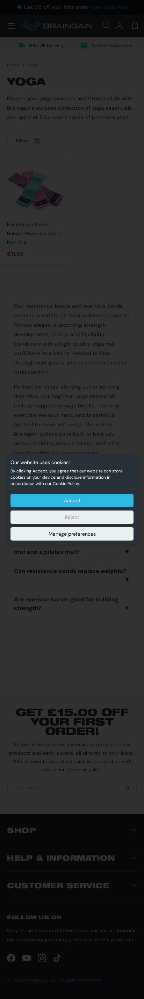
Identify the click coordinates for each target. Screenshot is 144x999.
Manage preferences (72, 534)
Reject (72, 517)
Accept (72, 500)
